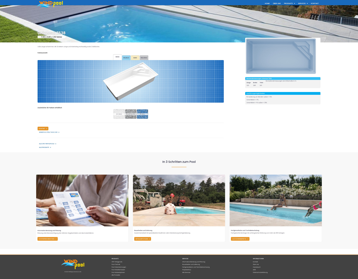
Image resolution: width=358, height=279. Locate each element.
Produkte (288, 3)
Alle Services (186, 272)
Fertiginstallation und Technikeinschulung (245, 230)
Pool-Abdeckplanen (118, 272)
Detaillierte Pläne (142, 239)
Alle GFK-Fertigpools (46, 144)
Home (267, 3)
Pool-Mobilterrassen (118, 270)
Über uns (277, 3)
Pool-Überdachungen (119, 267)
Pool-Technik (116, 264)
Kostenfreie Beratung (47, 239)
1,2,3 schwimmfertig (239, 239)
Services (302, 3)
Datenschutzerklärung (260, 272)
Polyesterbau (186, 270)
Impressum (257, 267)
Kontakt (315, 3)
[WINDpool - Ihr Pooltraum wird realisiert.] (65, 4)
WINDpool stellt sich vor (48, 132)
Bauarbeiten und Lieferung (143, 230)
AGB (254, 270)
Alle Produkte (44, 147)
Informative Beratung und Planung (49, 230)
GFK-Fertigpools (117, 262)
